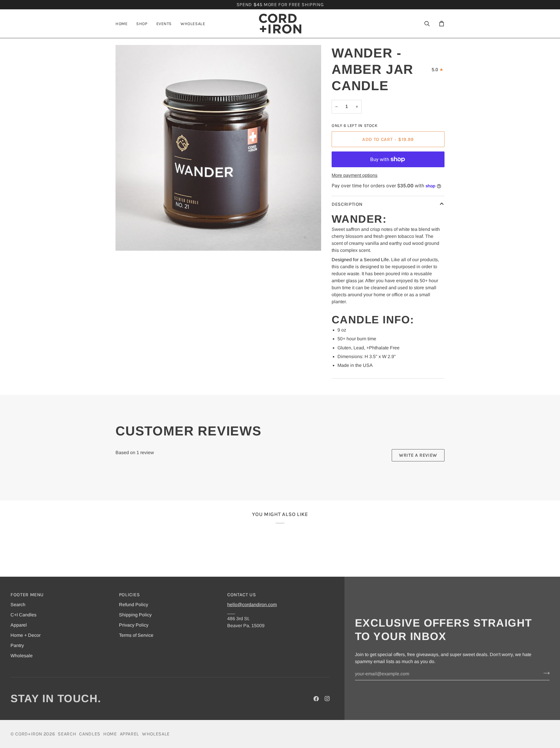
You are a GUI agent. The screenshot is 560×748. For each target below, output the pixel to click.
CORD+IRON (28, 734)
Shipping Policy (135, 614)
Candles (89, 734)
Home (110, 734)
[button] (142, 23)
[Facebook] (316, 698)
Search (17, 604)
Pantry (17, 645)
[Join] (545, 673)
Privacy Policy (133, 625)
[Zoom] (126, 240)
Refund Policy (133, 604)
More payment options (354, 175)
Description (347, 204)
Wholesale (21, 655)
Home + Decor (25, 635)
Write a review (418, 455)
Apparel (18, 625)
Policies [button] (129, 594)
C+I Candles (23, 614)
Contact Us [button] (241, 594)
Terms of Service (136, 635)
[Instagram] (327, 698)
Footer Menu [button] (27, 594)
